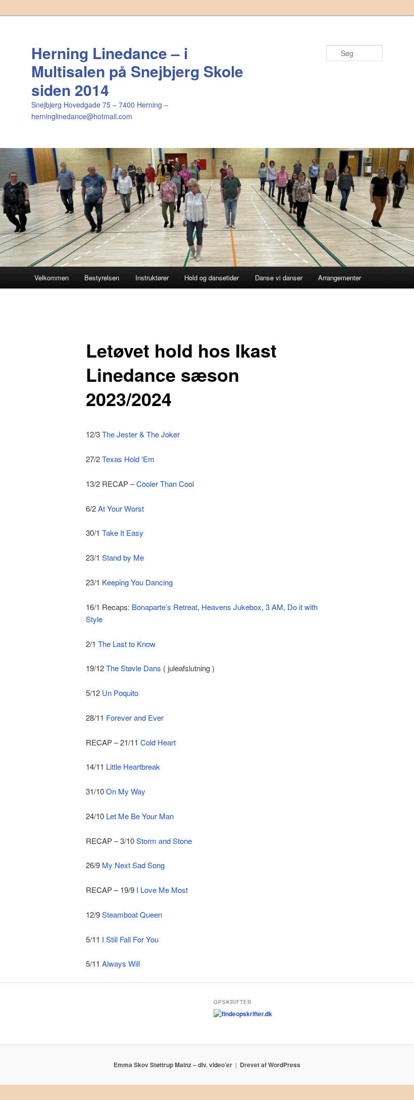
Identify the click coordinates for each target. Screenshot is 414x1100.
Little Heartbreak (133, 766)
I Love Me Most (162, 889)
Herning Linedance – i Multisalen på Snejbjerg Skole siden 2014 (137, 71)
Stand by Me (123, 557)
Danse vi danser (278, 277)
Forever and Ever (135, 717)
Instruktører (152, 277)
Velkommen (51, 277)
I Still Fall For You (130, 939)
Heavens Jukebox (231, 607)
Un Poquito (120, 692)
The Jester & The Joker (141, 434)
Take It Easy (122, 532)
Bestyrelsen (101, 277)
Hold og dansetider (211, 277)
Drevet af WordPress (270, 1064)
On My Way (125, 791)
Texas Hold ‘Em (128, 459)
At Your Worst (121, 508)
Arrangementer (339, 277)
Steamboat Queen (132, 914)
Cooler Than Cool (165, 483)
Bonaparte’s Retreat (164, 607)
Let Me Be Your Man (140, 816)
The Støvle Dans (133, 668)
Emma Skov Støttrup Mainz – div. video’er (173, 1064)
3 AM (274, 607)
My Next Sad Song (133, 865)
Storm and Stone (164, 840)
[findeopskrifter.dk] (243, 1013)
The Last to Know (127, 643)
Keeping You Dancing (137, 582)
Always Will (121, 963)
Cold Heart (158, 742)
